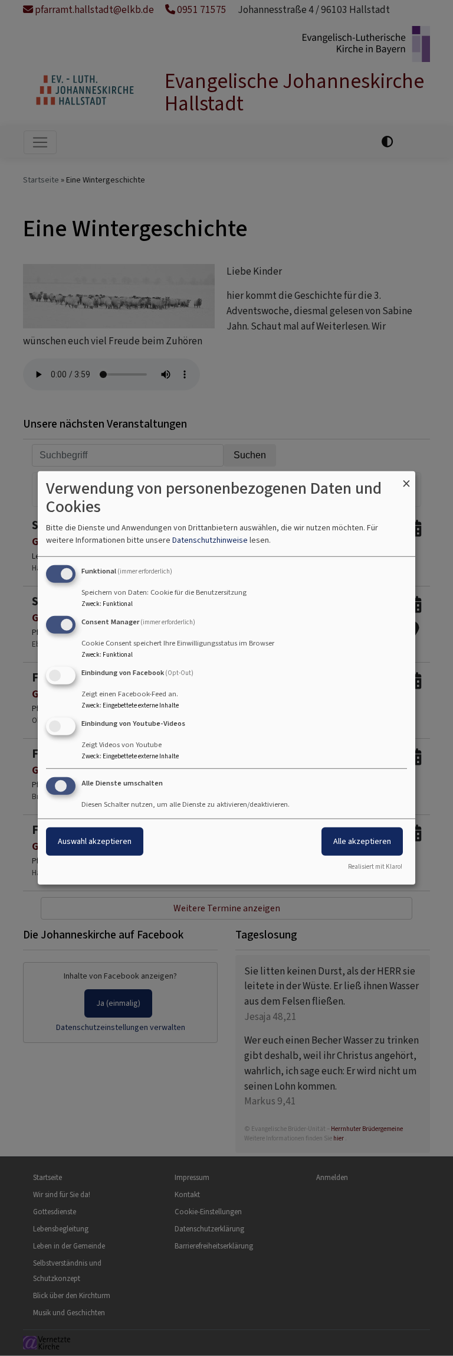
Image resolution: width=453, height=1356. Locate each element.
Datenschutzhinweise (210, 540)
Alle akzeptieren (362, 840)
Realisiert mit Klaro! (375, 866)
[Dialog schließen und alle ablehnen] (406, 478)
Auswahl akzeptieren (95, 840)
